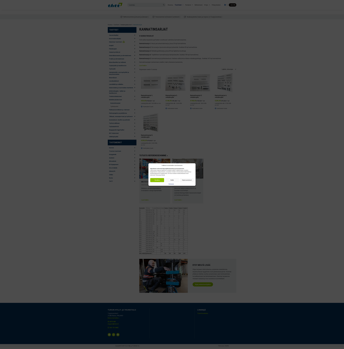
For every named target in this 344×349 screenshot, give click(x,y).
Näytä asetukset (187, 180)
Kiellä (172, 180)
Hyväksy (157, 180)
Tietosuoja (171, 184)
